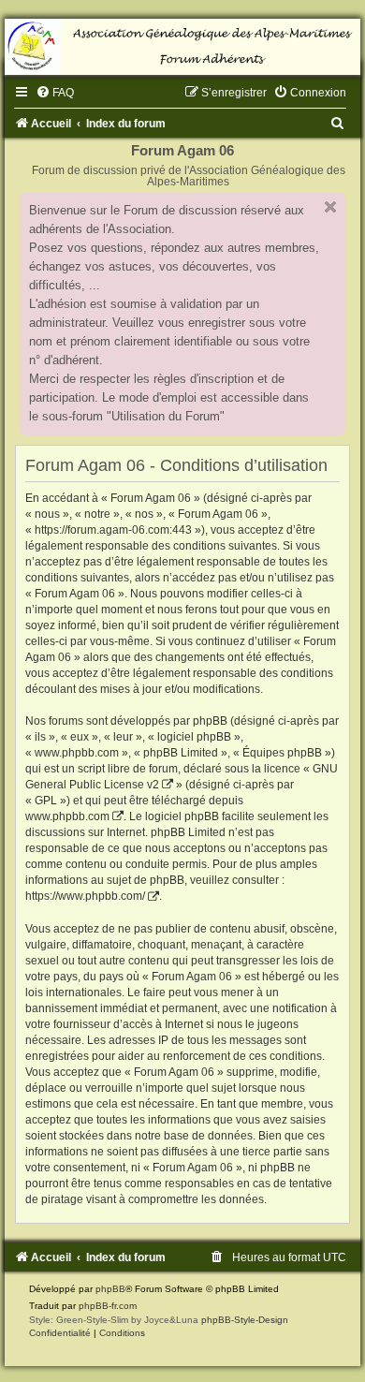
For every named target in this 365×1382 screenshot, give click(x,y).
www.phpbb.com (67, 816)
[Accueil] (182, 47)
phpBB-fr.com (108, 1306)
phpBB (110, 1289)
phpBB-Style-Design (244, 1320)
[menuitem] (55, 92)
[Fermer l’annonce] (330, 207)
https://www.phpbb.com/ (85, 896)
